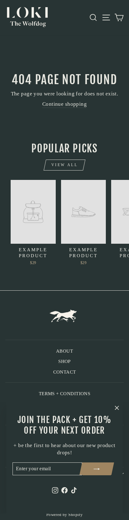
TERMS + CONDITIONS (64, 393)
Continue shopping (64, 104)
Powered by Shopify (64, 514)
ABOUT (64, 351)
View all (64, 165)
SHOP (64, 361)
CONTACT (64, 372)
